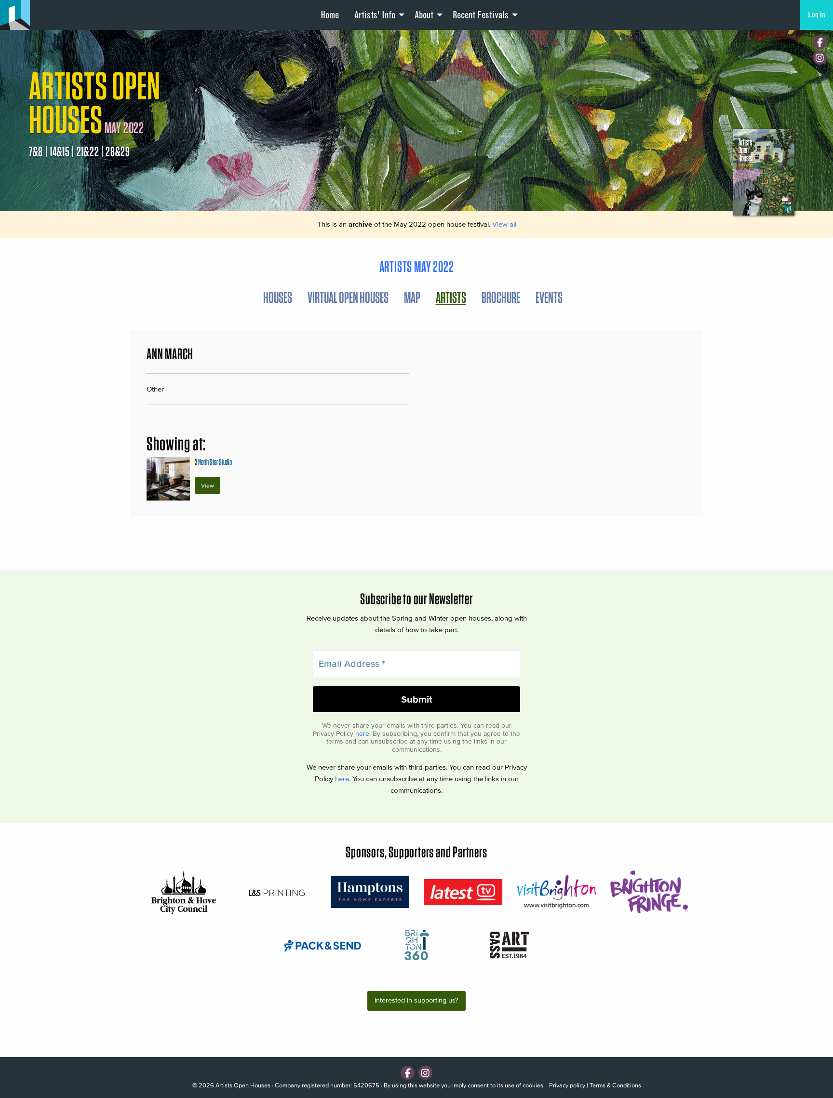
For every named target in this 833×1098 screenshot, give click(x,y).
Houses (277, 297)
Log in (816, 14)
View (207, 485)
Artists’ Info (374, 15)
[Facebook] (820, 42)
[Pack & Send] (323, 945)
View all (504, 224)
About (424, 15)
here (362, 733)
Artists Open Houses (242, 1085)
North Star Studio (213, 462)
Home (330, 15)
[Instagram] (820, 58)
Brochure (501, 297)
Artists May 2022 (416, 266)
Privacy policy (567, 1085)
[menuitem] (330, 15)
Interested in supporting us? (416, 1000)
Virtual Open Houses (348, 297)
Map (412, 297)
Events (549, 297)
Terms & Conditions (615, 1085)
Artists (451, 297)
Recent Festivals (481, 15)
